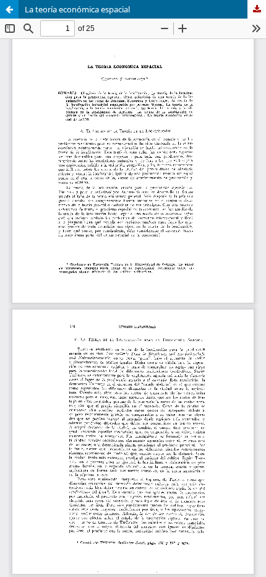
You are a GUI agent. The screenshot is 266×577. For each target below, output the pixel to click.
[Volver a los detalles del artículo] (9, 9)
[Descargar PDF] (256, 9)
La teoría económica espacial (77, 9)
